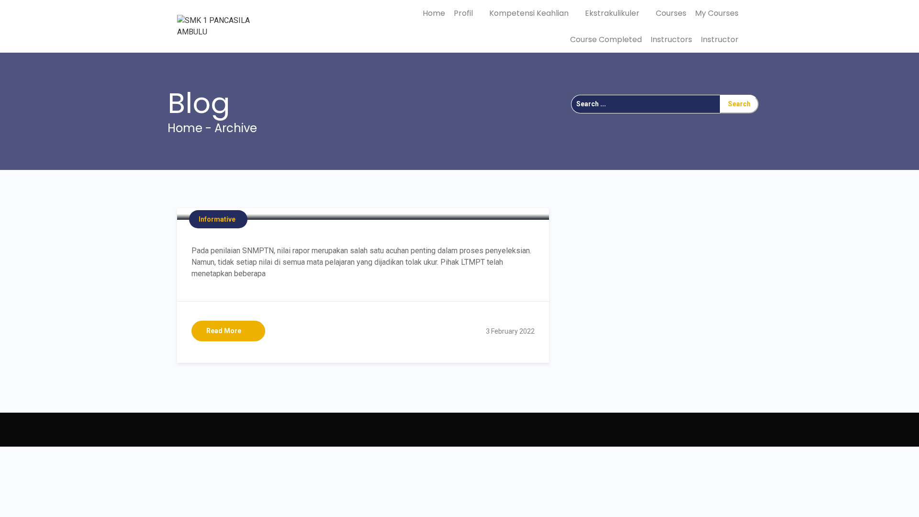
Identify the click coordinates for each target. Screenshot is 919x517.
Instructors (671, 39)
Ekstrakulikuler (613, 13)
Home (434, 13)
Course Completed (606, 39)
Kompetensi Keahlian (530, 13)
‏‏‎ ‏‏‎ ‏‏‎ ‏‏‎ (184, 429)
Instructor (720, 39)
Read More (223, 331)
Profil (464, 13)
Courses (671, 13)
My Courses (717, 13)
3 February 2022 (510, 331)
